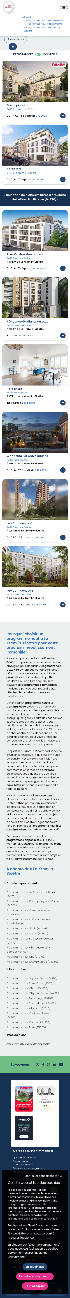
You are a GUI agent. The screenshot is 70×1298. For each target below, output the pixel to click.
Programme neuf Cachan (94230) (28, 1022)
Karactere (14, 169)
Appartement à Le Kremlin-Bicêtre (28, 1043)
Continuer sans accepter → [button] (43, 1176)
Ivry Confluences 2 (20, 590)
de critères (17, 39)
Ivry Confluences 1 (19, 523)
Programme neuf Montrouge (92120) (29, 998)
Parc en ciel (15, 389)
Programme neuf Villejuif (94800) (27, 988)
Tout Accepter (35, 1286)
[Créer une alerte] (13, 46)
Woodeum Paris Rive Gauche (27, 456)
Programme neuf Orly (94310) (25, 957)
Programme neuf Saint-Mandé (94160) (31, 1003)
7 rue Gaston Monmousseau (27, 254)
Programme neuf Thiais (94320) (26, 928)
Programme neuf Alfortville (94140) (28, 1008)
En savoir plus (35, 1266)
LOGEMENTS (49, 54)
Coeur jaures (16, 105)
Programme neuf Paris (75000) (26, 1027)
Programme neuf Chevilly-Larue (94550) (32, 962)
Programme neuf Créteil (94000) (27, 933)
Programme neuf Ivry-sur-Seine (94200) (31, 978)
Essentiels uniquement (35, 1276)
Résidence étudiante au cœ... (27, 321)
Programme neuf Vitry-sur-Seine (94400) (32, 993)
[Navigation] (64, 7)
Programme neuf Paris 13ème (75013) (29, 983)
